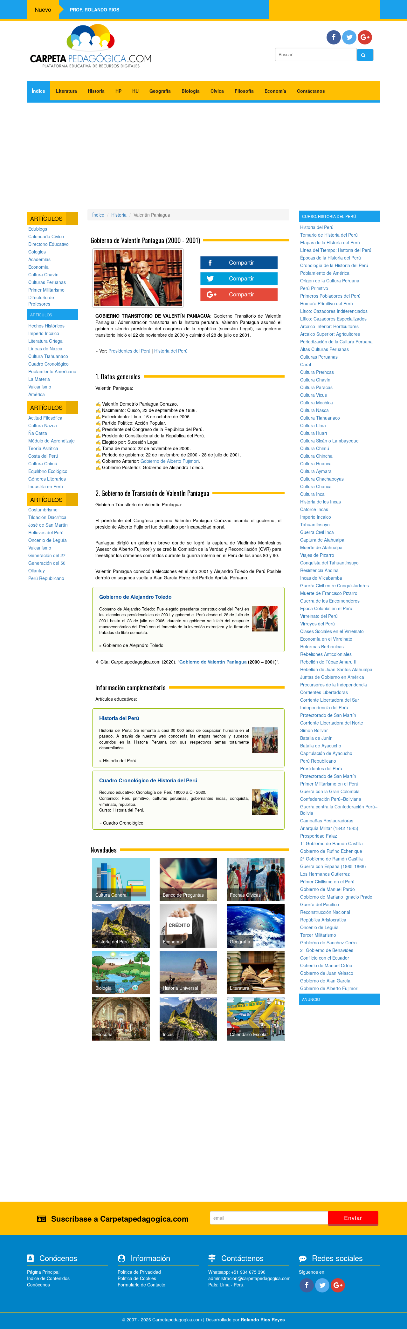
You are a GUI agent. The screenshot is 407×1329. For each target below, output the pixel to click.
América (36, 394)
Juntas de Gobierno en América (332, 677)
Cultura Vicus (313, 395)
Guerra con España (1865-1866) (333, 866)
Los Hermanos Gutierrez (325, 874)
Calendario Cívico (46, 236)
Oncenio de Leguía (47, 540)
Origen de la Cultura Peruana (329, 280)
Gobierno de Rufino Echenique (331, 851)
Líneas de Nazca (45, 348)
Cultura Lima (313, 425)
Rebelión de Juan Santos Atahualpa (336, 669)
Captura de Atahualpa (322, 539)
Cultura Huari (313, 433)
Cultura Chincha (316, 456)
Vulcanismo (39, 386)
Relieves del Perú (46, 532)
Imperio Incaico (43, 333)
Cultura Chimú (42, 463)
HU (135, 91)
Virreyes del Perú (317, 623)
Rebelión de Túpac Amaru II (328, 661)
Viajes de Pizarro (317, 555)
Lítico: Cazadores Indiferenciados (334, 311)
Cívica (217, 91)
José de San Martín (48, 525)
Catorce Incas (314, 509)
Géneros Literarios (47, 479)
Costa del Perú (43, 456)
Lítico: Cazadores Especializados (333, 318)
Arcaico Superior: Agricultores (330, 334)
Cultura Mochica (316, 402)
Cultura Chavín (43, 274)
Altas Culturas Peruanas (324, 349)
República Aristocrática (323, 919)
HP (118, 91)
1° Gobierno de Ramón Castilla (331, 843)
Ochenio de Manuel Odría (326, 965)
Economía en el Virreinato (326, 639)
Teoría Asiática (43, 448)
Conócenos (38, 1284)
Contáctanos (311, 91)
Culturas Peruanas (47, 282)
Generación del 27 (47, 555)
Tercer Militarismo (318, 935)
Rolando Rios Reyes (263, 1319)
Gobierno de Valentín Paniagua (213, 661)
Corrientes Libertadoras (324, 692)
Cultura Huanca (316, 463)
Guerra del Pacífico (319, 904)
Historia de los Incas (320, 501)
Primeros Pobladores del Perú (330, 296)
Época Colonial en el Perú (326, 608)
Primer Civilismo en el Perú (327, 881)
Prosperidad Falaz (318, 836)
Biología (191, 91)
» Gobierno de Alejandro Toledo (131, 645)
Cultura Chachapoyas (322, 479)
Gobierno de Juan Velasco (326, 973)
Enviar (353, 1217)
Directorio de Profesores (41, 300)
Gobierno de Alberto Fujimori (170, 461)
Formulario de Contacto (141, 1284)
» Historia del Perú (117, 760)
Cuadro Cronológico (48, 364)
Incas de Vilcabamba (321, 578)
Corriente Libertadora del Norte (331, 722)
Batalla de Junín (316, 738)
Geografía (160, 91)
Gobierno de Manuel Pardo (327, 889)
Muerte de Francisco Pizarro (328, 593)
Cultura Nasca (314, 410)
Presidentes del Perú (129, 350)
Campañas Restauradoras (326, 820)
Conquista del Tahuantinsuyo (329, 562)
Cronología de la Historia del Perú (334, 265)
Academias (39, 259)
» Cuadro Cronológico (121, 823)
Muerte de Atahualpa (321, 547)
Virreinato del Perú (319, 616)
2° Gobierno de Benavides (326, 950)
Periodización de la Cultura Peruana (336, 341)
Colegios (37, 251)
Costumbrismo (43, 509)
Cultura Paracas (316, 387)
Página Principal (43, 1272)
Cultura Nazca (42, 425)
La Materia (39, 379)
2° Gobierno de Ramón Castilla (331, 858)
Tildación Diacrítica (47, 517)
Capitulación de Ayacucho (326, 753)
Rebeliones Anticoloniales (326, 654)
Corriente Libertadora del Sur (329, 700)
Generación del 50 (47, 563)
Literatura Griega (45, 341)
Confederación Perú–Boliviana (330, 799)
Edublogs (37, 229)
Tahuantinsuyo (315, 524)
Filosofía (244, 91)
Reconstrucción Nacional (325, 912)
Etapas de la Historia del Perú (330, 242)
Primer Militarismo (46, 290)
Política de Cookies (137, 1278)
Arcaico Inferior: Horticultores (329, 326)
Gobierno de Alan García (325, 980)
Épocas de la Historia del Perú (330, 257)
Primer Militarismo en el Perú (329, 783)
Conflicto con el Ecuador (324, 958)
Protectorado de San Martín (328, 715)
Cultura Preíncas (317, 372)
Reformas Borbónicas (322, 646)
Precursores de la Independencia (333, 684)
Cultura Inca (312, 494)
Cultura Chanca (316, 486)
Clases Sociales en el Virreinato (332, 631)
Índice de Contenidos (48, 1278)
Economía (275, 91)
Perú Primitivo (314, 288)
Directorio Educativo (48, 244)
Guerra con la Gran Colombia (330, 791)
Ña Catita (37, 433)
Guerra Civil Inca (317, 532)
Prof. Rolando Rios (94, 9)
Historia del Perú (171, 350)
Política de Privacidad (139, 1272)
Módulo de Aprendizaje (51, 440)
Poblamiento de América (324, 273)
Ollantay (36, 570)
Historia (96, 91)
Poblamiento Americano (52, 371)
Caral (305, 364)
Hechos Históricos (46, 325)
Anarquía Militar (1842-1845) (329, 828)
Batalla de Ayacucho (320, 745)
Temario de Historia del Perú (329, 235)
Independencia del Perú (324, 707)
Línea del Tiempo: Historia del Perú (335, 250)
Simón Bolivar (314, 730)
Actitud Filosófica (45, 418)
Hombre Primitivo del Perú (326, 303)
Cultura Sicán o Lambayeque (329, 440)
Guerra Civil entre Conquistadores (334, 585)
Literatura (66, 91)
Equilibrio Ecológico (47, 471)
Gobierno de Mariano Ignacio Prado (336, 897)
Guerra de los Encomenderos (330, 600)
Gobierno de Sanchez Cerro (328, 942)
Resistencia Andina (319, 570)
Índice (38, 91)
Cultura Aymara (316, 471)
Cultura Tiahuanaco (48, 356)
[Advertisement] (203, 153)
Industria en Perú (45, 486)
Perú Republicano (46, 578)
